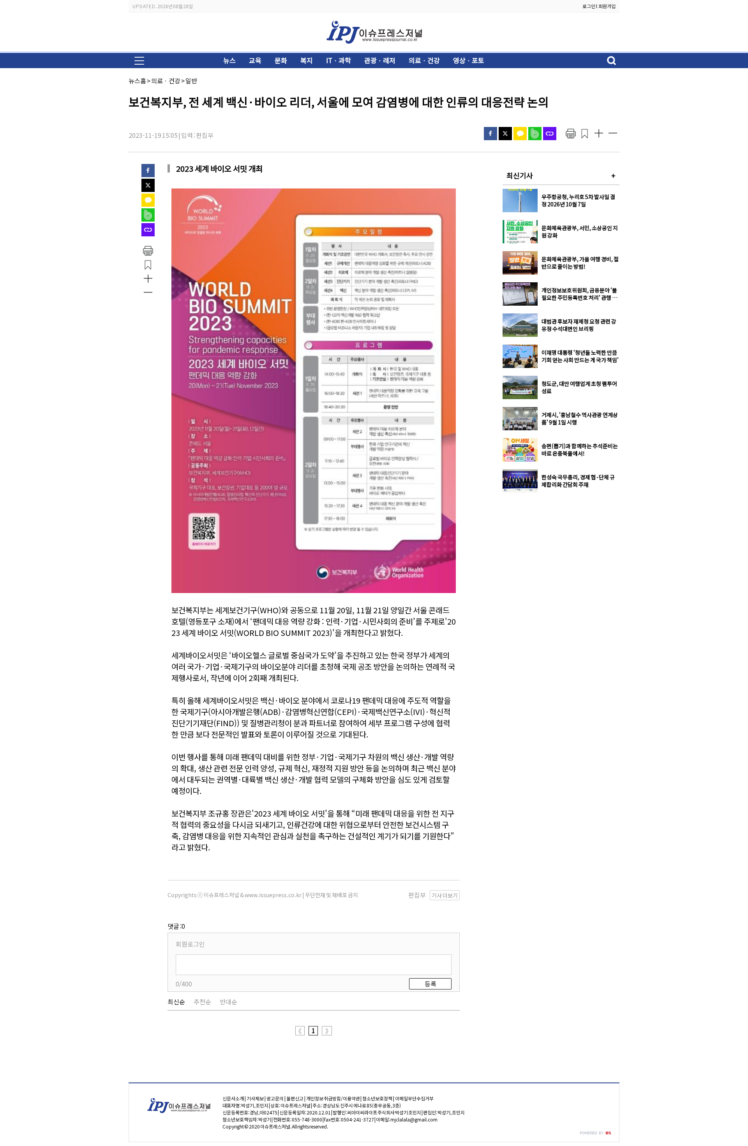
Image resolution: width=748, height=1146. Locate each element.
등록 (430, 983)
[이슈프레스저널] (374, 45)
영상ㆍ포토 (468, 60)
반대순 (228, 1001)
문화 (281, 60)
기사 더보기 (445, 895)
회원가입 (607, 6)
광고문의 (275, 1098)
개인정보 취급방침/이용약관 (333, 1098)
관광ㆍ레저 (379, 60)
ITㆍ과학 (338, 60)
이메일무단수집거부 (414, 1098)
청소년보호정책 (377, 1098)
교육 (255, 60)
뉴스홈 (137, 80)
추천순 (202, 1001)
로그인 (588, 6)
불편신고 (294, 1098)
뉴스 (229, 60)
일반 (191, 80)
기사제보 (255, 1098)
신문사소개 (233, 1098)
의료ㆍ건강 (424, 60)
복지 (306, 60)
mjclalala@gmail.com (414, 1119)
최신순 (176, 1001)
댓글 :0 (176, 926)
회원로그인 (190, 944)
